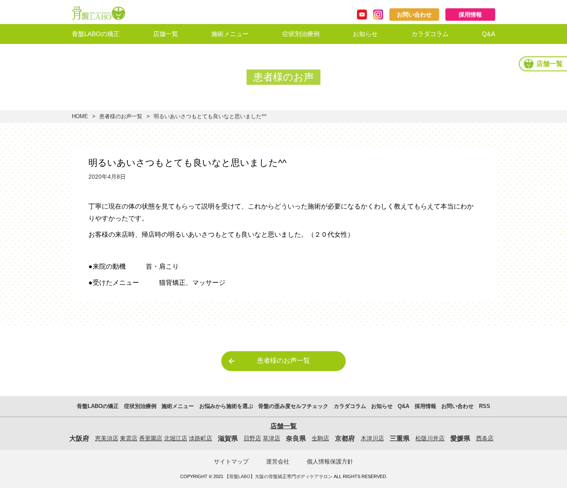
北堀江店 (175, 438)
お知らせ (365, 33)
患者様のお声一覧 (120, 116)
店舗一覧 (165, 33)
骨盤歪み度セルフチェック (248, 76)
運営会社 (277, 461)
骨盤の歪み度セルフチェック (293, 406)
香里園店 (150, 438)
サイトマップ (231, 461)
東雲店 (128, 438)
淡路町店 (200, 438)
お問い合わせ (414, 14)
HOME (80, 116)
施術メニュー (230, 33)
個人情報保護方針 (330, 461)
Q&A (488, 33)
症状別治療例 (301, 33)
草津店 (271, 438)
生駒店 (320, 438)
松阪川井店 (430, 438)
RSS (484, 406)
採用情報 (470, 14)
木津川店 (372, 438)
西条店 (485, 438)
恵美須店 (106, 438)
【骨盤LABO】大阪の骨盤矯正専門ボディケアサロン (278, 476)
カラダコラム (430, 33)
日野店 (252, 438)
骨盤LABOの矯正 (96, 33)
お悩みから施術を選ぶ (242, 54)
